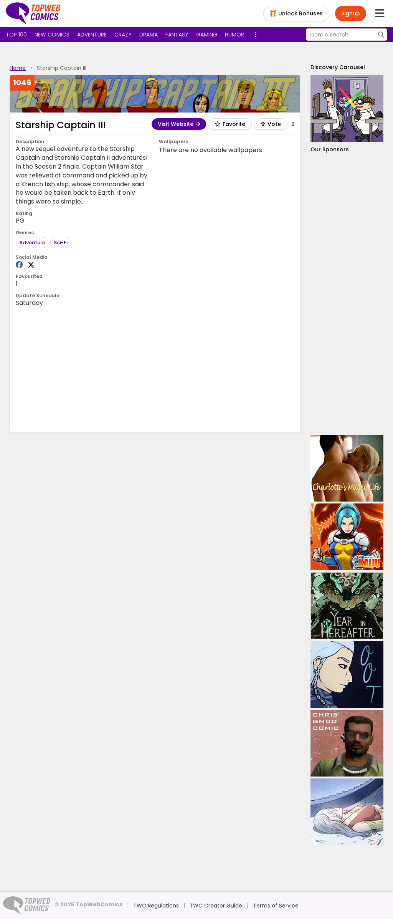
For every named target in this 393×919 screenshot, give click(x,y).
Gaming (206, 34)
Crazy (123, 34)
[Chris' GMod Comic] (347, 743)
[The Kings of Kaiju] (347, 536)
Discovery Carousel (337, 67)
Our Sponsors (329, 149)
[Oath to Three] (347, 674)
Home (18, 68)
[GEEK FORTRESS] (347, 108)
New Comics (52, 34)
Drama (148, 34)
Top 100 (16, 34)
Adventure (92, 34)
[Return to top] (33, 13)
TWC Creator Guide (216, 905)
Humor (234, 34)
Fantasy (176, 34)
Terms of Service (276, 905)
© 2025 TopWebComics (88, 904)
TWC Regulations (156, 905)
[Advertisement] (155, 369)
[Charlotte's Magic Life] (347, 468)
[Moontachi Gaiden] (347, 811)
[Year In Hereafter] (347, 605)
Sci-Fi (61, 242)
